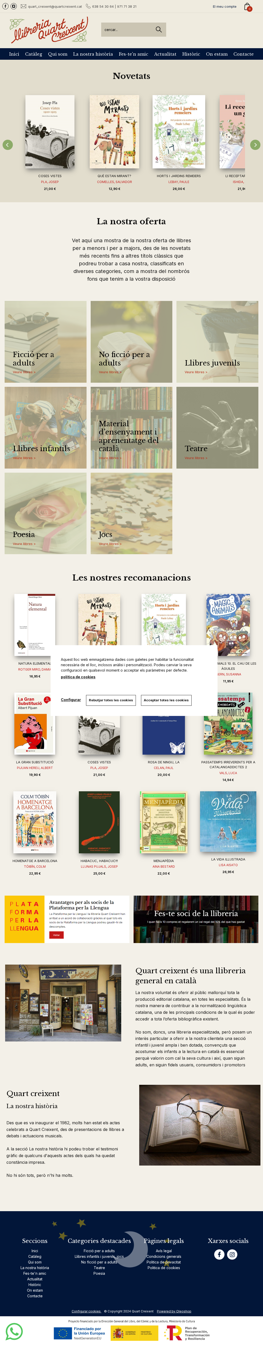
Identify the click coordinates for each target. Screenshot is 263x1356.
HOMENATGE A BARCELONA (35, 861)
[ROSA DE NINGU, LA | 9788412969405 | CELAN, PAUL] (164, 724)
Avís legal (164, 1251)
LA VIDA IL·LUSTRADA (228, 859)
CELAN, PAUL (164, 768)
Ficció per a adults (33, 359)
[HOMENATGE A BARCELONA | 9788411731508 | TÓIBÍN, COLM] (35, 822)
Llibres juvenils (212, 363)
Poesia (24, 535)
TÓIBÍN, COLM (35, 866)
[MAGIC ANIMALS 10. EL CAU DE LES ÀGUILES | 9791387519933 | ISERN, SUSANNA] (228, 625)
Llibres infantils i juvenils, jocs (99, 1256)
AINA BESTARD (164, 866)
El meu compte (225, 6)
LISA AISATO (228, 865)
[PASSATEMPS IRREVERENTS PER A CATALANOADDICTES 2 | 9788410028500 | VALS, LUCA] (228, 724)
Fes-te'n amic (133, 54)
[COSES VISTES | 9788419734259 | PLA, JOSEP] (50, 131)
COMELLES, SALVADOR (114, 182)
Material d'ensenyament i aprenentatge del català (129, 436)
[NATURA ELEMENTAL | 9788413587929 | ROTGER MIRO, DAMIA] (35, 625)
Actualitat (165, 54)
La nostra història (93, 54)
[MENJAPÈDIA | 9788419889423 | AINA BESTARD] (164, 822)
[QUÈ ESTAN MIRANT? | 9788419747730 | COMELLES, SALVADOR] (114, 131)
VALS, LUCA (228, 773)
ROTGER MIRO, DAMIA (35, 669)
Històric (191, 54)
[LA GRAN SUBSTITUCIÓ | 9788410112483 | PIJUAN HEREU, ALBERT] (35, 724)
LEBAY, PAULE (178, 182)
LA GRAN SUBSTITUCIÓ (35, 762)
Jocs (105, 535)
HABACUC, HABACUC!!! (99, 861)
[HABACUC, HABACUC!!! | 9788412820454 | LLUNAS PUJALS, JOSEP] (99, 822)
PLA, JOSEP (50, 182)
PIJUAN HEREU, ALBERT (35, 768)
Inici (14, 54)
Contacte (243, 54)
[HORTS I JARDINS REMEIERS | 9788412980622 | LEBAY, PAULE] (179, 131)
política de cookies (78, 677)
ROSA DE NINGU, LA (164, 762)
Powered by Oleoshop (174, 1311)
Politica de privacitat (164, 1262)
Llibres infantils (41, 449)
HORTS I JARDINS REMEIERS (179, 176)
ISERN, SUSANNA (228, 674)
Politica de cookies (164, 1268)
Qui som (57, 54)
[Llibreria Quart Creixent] (48, 40)
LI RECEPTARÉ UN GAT (243, 176)
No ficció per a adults (124, 359)
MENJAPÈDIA (164, 861)
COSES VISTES (50, 176)
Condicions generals (163, 1256)
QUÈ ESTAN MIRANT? (114, 176)
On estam (217, 54)
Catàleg (33, 54)
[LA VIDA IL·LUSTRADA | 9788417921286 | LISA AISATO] (228, 821)
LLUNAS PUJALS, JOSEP (99, 866)
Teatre (196, 449)
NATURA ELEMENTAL (34, 663)
